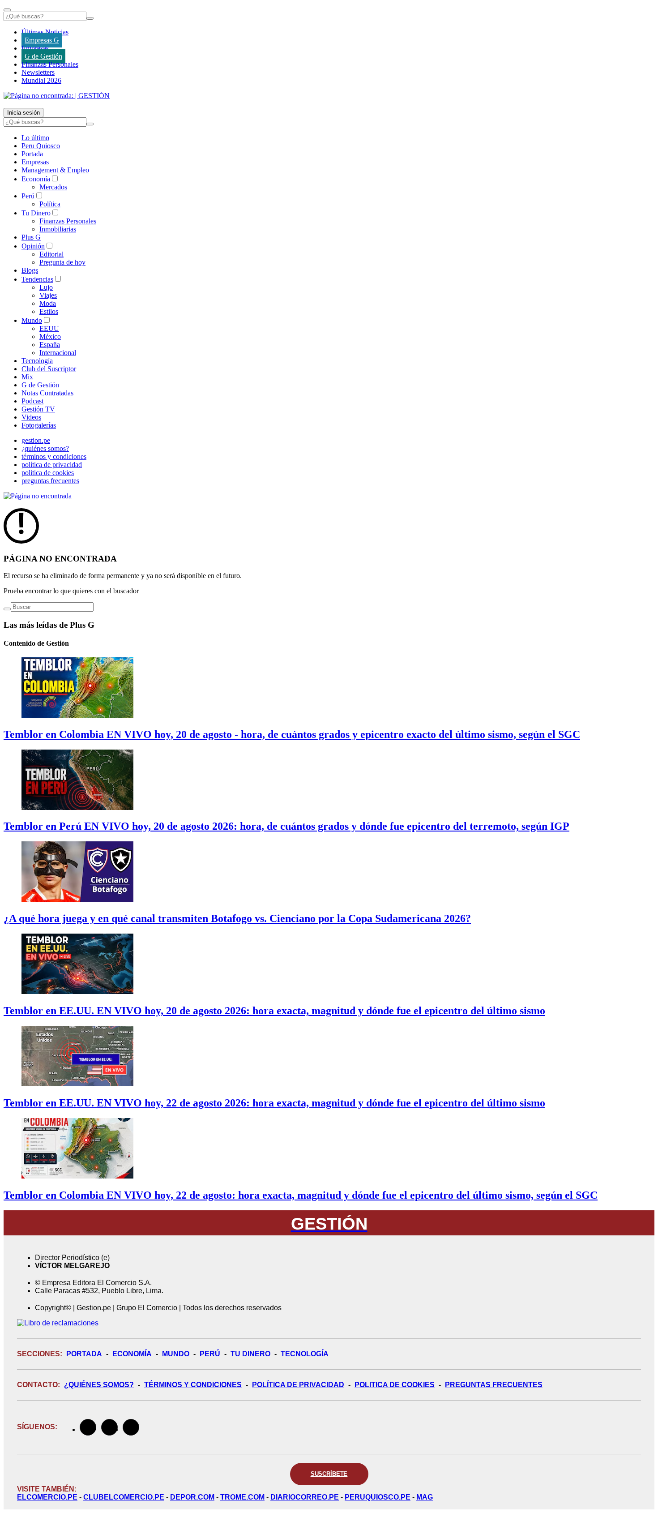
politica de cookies (47, 472)
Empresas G (42, 40)
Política (49, 204)
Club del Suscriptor (48, 369)
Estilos (48, 311)
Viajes (48, 295)
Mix (27, 377)
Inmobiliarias (57, 229)
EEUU (49, 328)
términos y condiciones (53, 456)
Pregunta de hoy (62, 262)
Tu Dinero (36, 213)
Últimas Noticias (44, 32)
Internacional (57, 352)
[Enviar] (90, 18)
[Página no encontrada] (38, 496)
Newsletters (38, 72)
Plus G (31, 237)
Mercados (53, 187)
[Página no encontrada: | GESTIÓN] (57, 95)
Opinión (33, 246)
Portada (32, 154)
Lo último (35, 137)
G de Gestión (43, 56)
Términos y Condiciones (193, 1385)
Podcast (32, 401)
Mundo (31, 320)
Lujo (46, 287)
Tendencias (37, 279)
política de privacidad (51, 464)
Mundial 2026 (41, 80)
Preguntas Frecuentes (494, 1385)
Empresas (35, 48)
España (49, 344)
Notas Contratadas (47, 393)
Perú (27, 196)
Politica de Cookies (395, 1385)
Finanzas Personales (49, 64)
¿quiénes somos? (45, 448)
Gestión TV (38, 409)
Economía (35, 179)
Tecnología (37, 360)
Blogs (29, 270)
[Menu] (7, 10)
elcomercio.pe (47, 1497)
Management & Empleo (55, 170)
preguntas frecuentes (50, 480)
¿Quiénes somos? (99, 1385)
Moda (47, 303)
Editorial (51, 254)
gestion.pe (35, 440)
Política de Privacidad (298, 1385)
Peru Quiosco (40, 146)
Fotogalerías (38, 425)
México (50, 336)
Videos (31, 417)
